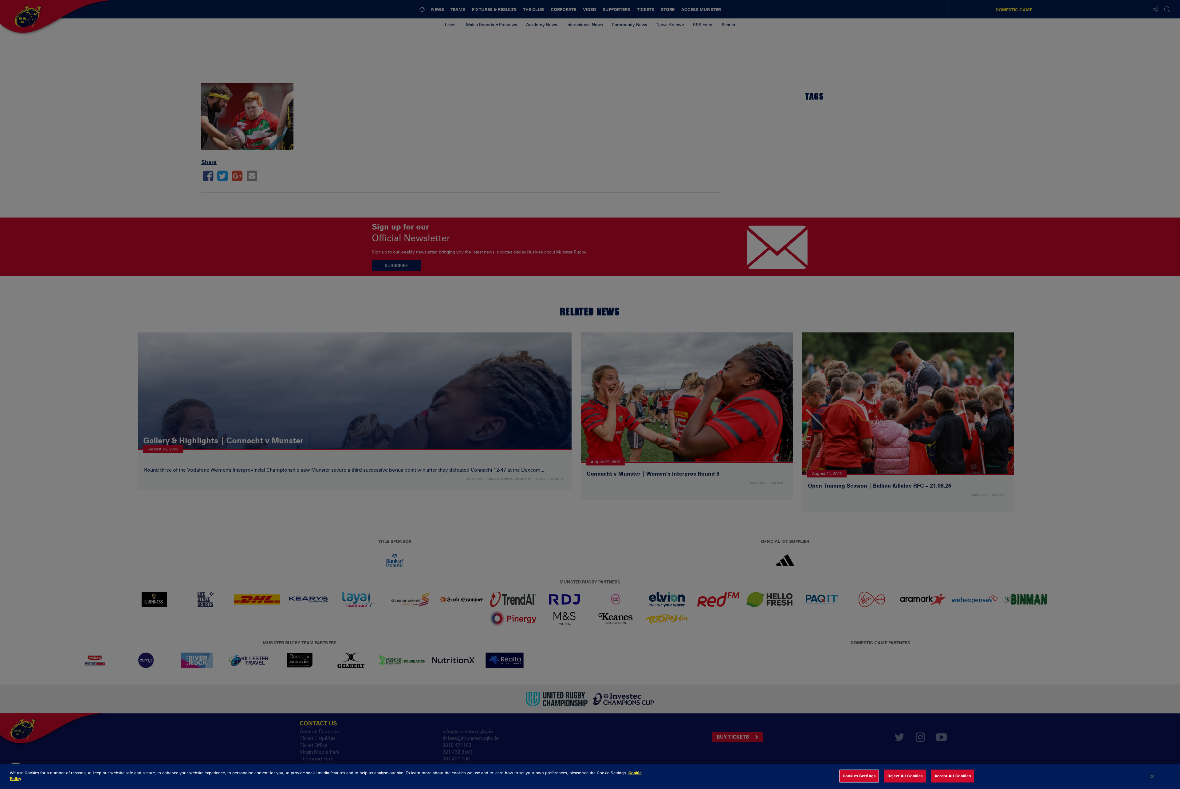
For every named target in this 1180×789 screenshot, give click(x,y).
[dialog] (590, 776)
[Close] (1152, 776)
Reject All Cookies (904, 775)
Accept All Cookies (952, 775)
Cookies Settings (859, 775)
